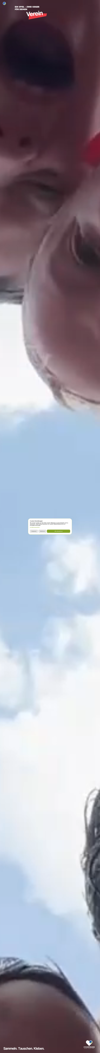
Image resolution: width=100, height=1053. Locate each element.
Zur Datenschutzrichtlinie (35, 527)
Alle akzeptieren (59, 531)
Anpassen (33, 531)
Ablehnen (42, 531)
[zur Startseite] (4, 3)
